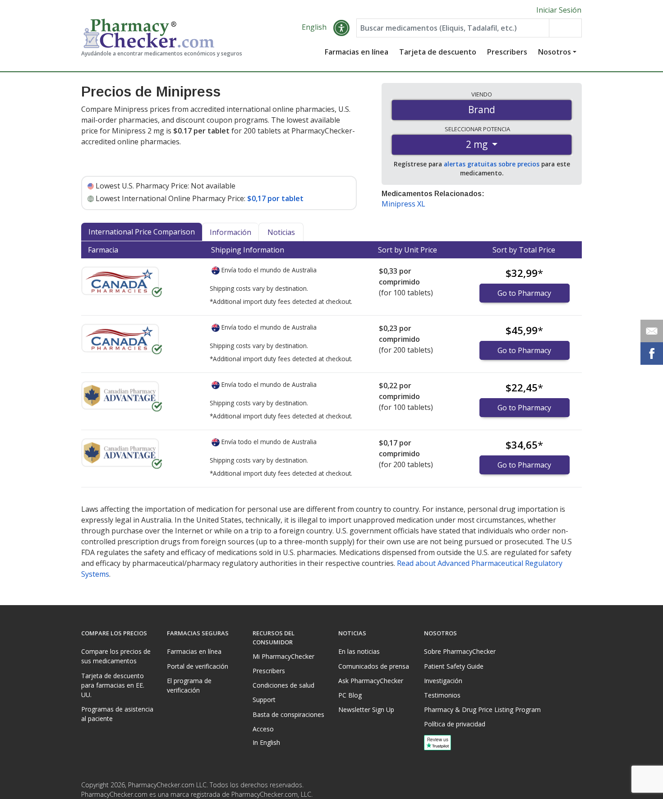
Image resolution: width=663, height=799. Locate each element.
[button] (341, 28)
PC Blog (350, 695)
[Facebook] (556, 787)
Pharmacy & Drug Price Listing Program (482, 709)
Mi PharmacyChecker (283, 656)
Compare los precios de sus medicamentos (116, 656)
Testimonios (442, 695)
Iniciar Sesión (558, 10)
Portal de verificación (197, 666)
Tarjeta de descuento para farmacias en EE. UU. (112, 685)
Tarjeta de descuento (437, 52)
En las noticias (359, 651)
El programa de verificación (189, 685)
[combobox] (453, 28)
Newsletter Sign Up (366, 709)
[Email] (651, 331)
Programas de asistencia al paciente (117, 714)
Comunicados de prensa (373, 666)
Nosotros (554, 52)
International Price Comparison (141, 232)
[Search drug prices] (565, 28)
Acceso (263, 729)
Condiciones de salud (283, 685)
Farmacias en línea (356, 52)
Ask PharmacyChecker (370, 680)
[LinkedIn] (574, 787)
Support (264, 699)
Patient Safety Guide (453, 666)
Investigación (443, 680)
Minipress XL (403, 204)
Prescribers (507, 52)
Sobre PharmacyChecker (460, 651)
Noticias (281, 232)
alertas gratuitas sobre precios (491, 164)
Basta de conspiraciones (288, 714)
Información (230, 232)
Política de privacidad (454, 724)
